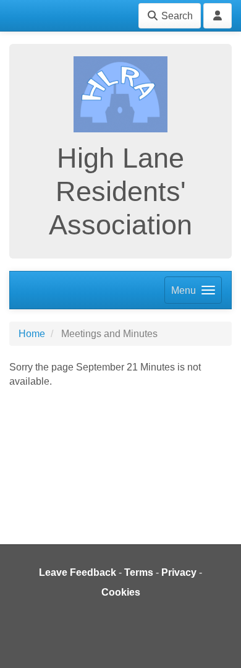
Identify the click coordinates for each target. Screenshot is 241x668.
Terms (138, 572)
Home (32, 333)
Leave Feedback (77, 572)
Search (176, 16)
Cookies (120, 592)
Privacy (179, 572)
